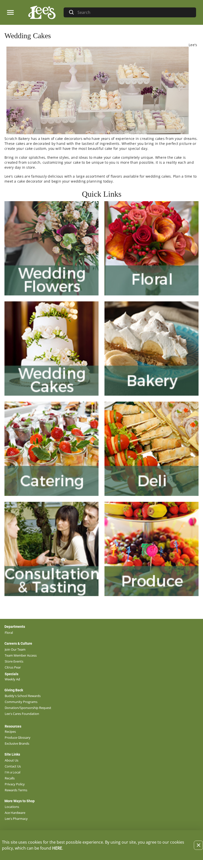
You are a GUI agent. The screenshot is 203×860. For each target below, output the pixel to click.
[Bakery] (151, 348)
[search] (134, 12)
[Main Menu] (10, 12)
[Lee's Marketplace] (41, 12)
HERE (57, 848)
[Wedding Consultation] (51, 549)
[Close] (198, 845)
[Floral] (151, 248)
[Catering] (51, 449)
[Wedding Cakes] (51, 348)
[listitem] (9, 633)
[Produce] (151, 549)
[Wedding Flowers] (51, 248)
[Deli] (151, 449)
